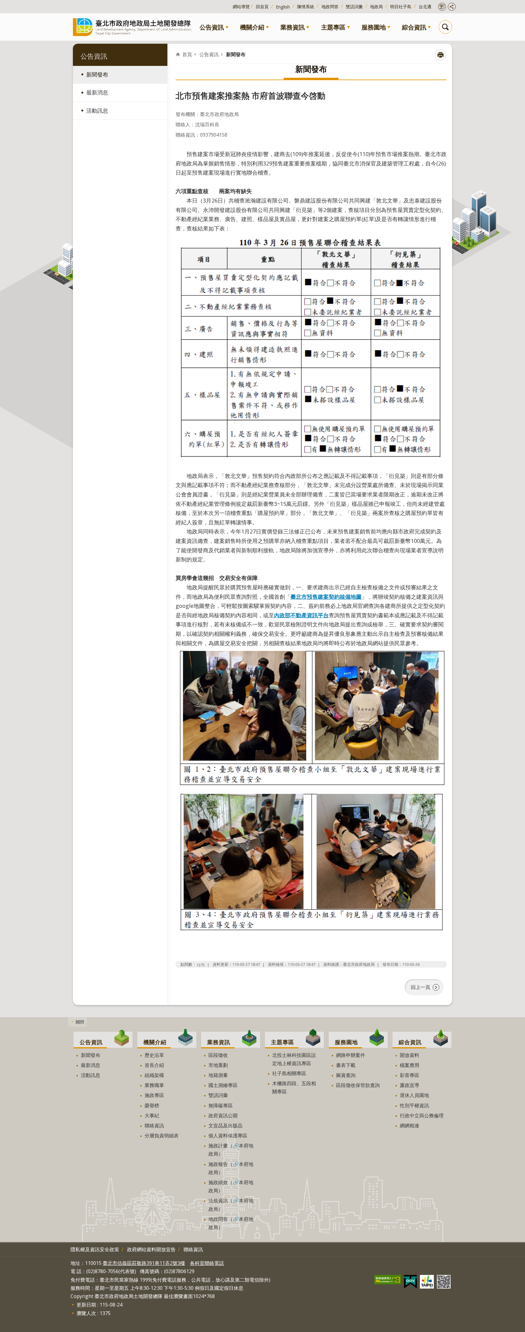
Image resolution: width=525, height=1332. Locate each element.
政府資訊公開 (223, 1115)
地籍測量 (218, 1075)
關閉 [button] (80, 1022)
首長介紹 (154, 1065)
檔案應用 (409, 1065)
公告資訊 (212, 27)
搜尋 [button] (445, 27)
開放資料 (409, 1055)
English (283, 7)
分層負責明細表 (162, 1135)
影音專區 (409, 1075)
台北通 (425, 6)
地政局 (376, 6)
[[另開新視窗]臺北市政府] (427, 1282)
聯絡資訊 (154, 1125)
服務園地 (374, 27)
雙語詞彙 (354, 6)
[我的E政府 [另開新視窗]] (410, 1282)
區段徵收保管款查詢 (358, 1085)
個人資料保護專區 (227, 1135)
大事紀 (152, 1115)
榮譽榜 (152, 1105)
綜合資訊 (414, 27)
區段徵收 (218, 1055)
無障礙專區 (220, 1105)
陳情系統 (305, 6)
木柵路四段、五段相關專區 (294, 1087)
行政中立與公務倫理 (422, 1115)
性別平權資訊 (414, 1105)
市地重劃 (218, 1065)
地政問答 (329, 6)
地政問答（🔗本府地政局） (230, 1223)
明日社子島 (400, 6)
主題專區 (333, 27)
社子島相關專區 (289, 1073)
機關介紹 (252, 27)
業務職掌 (154, 1085)
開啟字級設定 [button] (442, 7)
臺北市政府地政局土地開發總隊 (133, 27)
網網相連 (409, 1125)
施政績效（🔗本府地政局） (230, 1186)
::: (3, 3)
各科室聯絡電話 (207, 1263)
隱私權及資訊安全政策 (94, 1249)
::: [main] (179, 50)
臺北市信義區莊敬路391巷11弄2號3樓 (144, 1263)
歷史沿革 (154, 1055)
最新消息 (97, 92)
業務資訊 (292, 27)
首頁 (187, 54)
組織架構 (154, 1075)
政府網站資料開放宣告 (151, 1249)
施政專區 (154, 1095)
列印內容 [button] (440, 54)
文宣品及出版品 (225, 1125)
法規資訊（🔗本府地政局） (230, 1204)
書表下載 (345, 1065)
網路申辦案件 (350, 1055)
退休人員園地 (414, 1095)
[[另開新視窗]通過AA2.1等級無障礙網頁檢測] (387, 1279)
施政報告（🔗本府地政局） (230, 1168)
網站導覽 (241, 6)
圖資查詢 (345, 1075)
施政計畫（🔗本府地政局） (230, 1149)
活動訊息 (97, 110)
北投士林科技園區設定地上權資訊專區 (294, 1059)
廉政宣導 (409, 1085)
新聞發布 (97, 74)
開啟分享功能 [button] (452, 7)
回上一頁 (420, 987)
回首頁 (262, 6)
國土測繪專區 (223, 1085)
